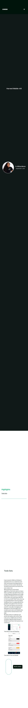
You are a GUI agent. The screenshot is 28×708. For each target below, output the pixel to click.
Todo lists (4, 493)
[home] (4, 9)
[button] (24, 9)
